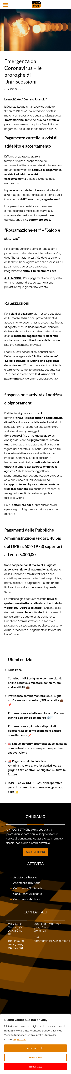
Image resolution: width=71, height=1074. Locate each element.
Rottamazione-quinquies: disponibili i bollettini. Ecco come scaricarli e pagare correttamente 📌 (34, 731)
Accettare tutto (35, 1048)
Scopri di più (35, 852)
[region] (35, 1044)
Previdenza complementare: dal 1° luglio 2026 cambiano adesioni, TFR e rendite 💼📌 (36, 700)
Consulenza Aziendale (27, 894)
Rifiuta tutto (35, 1066)
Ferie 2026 (15, 670)
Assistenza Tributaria (26, 883)
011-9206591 (16, 940)
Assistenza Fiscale (25, 877)
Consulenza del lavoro (27, 899)
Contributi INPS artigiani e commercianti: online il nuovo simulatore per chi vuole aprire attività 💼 (35, 683)
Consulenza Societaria (27, 888)
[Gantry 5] (35, 4)
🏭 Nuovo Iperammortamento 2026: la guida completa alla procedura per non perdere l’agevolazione (37, 748)
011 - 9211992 (16, 944)
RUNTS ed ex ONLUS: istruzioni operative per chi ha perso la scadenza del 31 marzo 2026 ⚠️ (35, 787)
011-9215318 (15, 947)
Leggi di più (19, 1039)
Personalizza (35, 1057)
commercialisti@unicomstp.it (52, 940)
